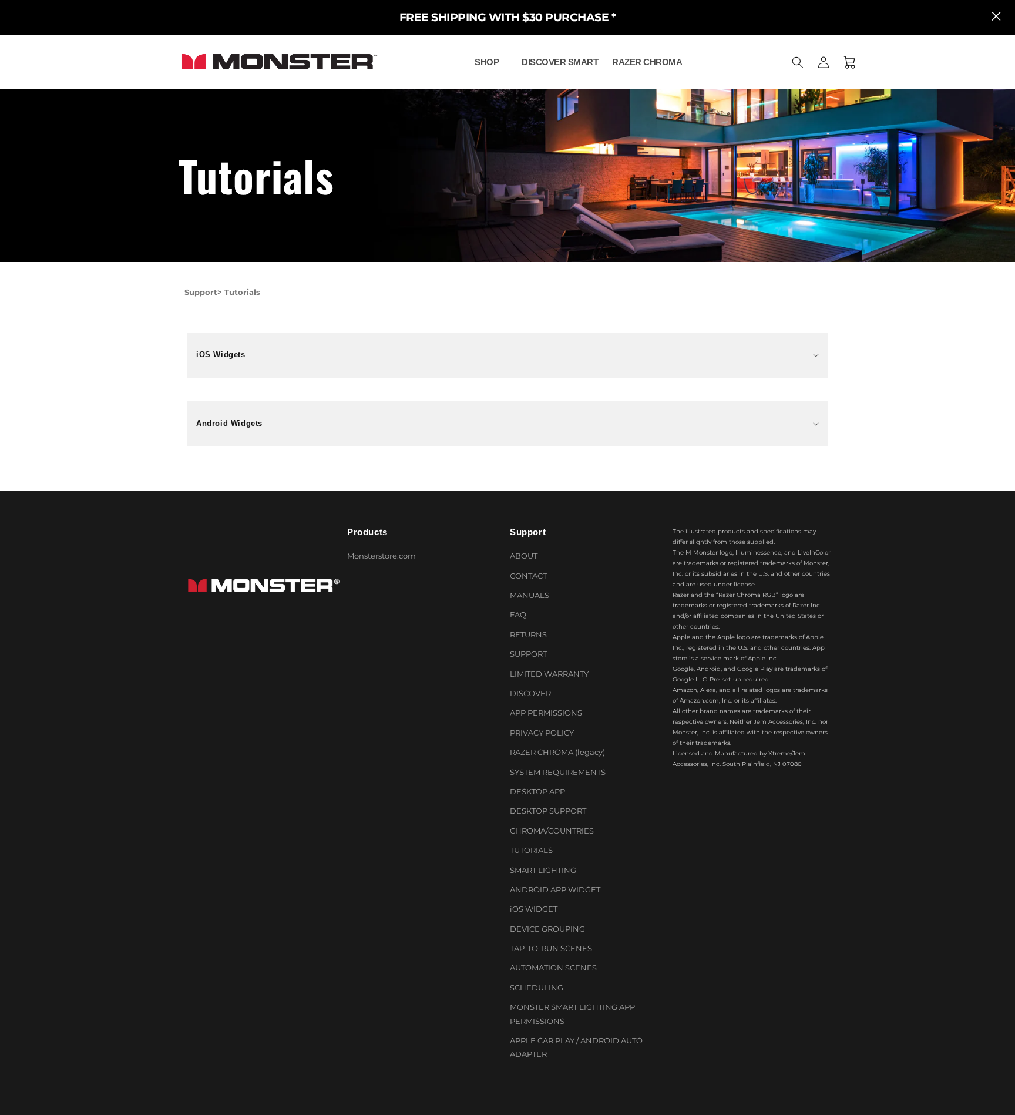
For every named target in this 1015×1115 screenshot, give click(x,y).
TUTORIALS (531, 850)
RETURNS (528, 634)
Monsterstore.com (381, 555)
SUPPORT (528, 654)
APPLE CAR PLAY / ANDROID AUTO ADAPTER (576, 1047)
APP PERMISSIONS (546, 713)
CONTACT (528, 575)
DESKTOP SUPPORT (548, 811)
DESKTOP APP (537, 791)
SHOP (487, 62)
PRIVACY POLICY (542, 732)
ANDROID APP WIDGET (555, 889)
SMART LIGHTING (543, 870)
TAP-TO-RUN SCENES (551, 948)
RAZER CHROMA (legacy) (557, 752)
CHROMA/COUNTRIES (552, 830)
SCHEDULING (536, 987)
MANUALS (529, 595)
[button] (491, 62)
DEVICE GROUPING (547, 928)
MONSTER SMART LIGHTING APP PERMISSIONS (572, 1013)
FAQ (518, 615)
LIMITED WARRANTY (549, 674)
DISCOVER (530, 693)
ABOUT (523, 555)
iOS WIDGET (533, 909)
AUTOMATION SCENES (553, 968)
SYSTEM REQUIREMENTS (558, 772)
